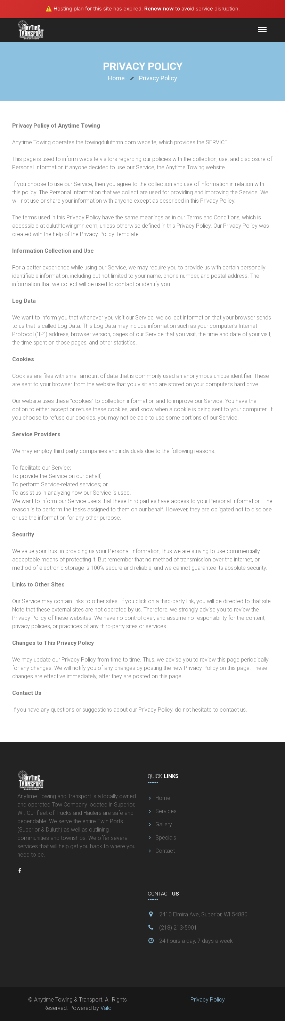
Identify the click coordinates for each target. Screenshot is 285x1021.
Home (116, 78)
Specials (165, 837)
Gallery (163, 824)
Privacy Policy (207, 999)
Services (166, 811)
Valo (106, 1008)
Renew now (159, 8)
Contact (165, 851)
